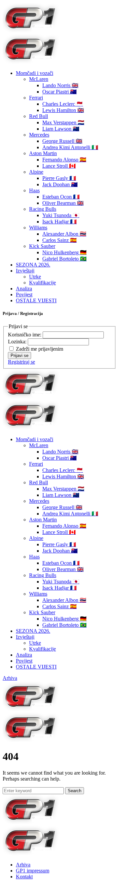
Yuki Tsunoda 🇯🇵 (60, 215)
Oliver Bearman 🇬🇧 (63, 203)
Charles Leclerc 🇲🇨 (62, 104)
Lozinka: (18, 341)
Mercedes (39, 135)
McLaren (38, 79)
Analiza (24, 288)
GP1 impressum (32, 870)
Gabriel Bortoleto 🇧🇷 (64, 259)
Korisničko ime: (25, 334)
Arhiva (10, 678)
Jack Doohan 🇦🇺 (60, 184)
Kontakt (24, 876)
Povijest (24, 294)
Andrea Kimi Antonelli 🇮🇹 (70, 147)
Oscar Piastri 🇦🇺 (59, 91)
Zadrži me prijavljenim (39, 349)
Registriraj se (21, 362)
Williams (38, 227)
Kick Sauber (42, 246)
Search (74, 790)
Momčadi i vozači (34, 73)
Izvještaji (25, 270)
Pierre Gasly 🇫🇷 (59, 178)
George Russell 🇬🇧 (62, 141)
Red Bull (38, 116)
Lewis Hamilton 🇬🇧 (63, 110)
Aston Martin (43, 153)
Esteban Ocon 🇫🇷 (61, 197)
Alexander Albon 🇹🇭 (64, 234)
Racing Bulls (42, 209)
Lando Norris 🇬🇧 (60, 85)
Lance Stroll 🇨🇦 (59, 166)
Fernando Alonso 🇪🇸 (64, 159)
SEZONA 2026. (33, 264)
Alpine (36, 172)
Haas (34, 190)
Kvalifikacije (42, 282)
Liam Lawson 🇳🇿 (60, 129)
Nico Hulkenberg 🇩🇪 (64, 252)
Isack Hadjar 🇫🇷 (59, 221)
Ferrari (36, 97)
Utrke (35, 276)
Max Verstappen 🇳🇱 (63, 122)
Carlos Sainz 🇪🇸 (59, 240)
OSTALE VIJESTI (36, 300)
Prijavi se (19, 355)
